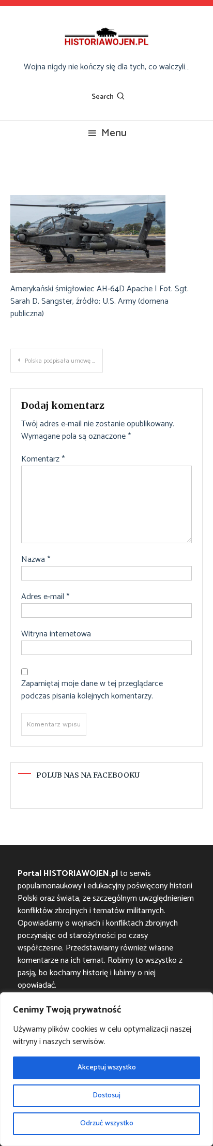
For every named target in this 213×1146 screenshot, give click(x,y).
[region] (106, 1069)
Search (103, 97)
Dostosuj (106, 1096)
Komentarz (43, 459)
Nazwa (35, 560)
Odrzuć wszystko (106, 1123)
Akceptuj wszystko (107, 1068)
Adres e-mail (45, 597)
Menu (114, 133)
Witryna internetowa (56, 634)
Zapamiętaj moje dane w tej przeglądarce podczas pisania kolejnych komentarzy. (92, 690)
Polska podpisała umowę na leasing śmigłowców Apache (64, 361)
